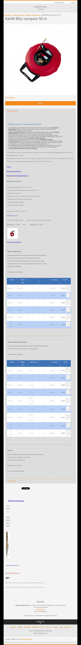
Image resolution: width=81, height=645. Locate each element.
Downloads (36, 627)
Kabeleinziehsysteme (33, 15)
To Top (74, 639)
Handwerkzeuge (18, 15)
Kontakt (55, 627)
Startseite (7, 15)
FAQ (42, 627)
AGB (60, 627)
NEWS (20, 627)
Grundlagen (11, 481)
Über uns (48, 627)
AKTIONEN (27, 627)
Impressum (67, 627)
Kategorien (40, 621)
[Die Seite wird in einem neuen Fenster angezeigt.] (40, 59)
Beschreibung (12, 111)
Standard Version (27, 639)
